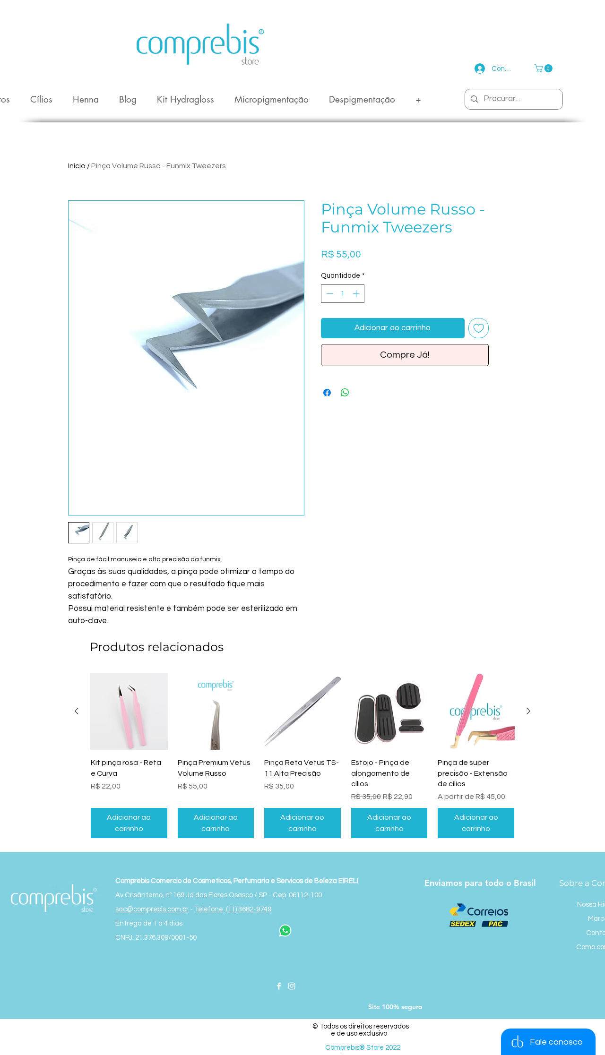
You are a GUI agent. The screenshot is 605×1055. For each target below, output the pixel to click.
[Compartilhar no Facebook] (327, 392)
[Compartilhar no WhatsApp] (345, 392)
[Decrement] (328, 293)
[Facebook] (279, 986)
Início (77, 166)
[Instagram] (291, 986)
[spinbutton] (343, 293)
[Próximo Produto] (528, 711)
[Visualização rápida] (129, 711)
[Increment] (357, 293)
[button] (544, 68)
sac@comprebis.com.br (152, 909)
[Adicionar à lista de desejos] (478, 328)
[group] (302, 756)
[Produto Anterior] (76, 711)
